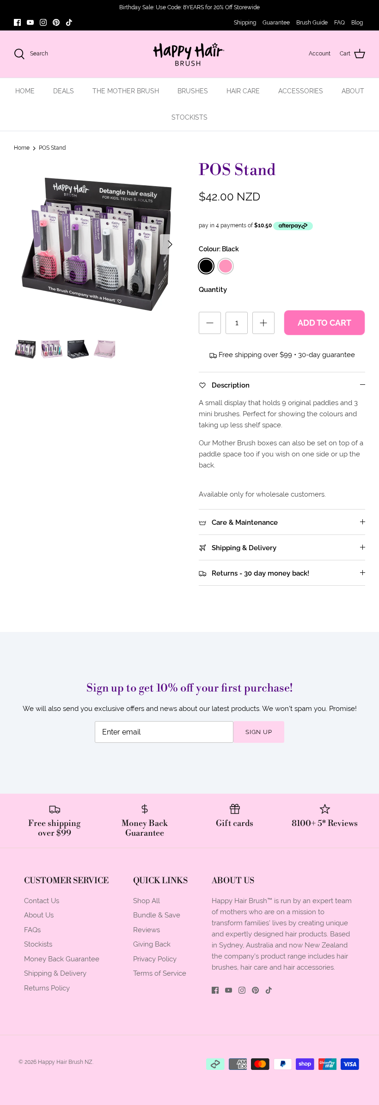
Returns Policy (47, 988)
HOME (25, 91)
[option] (97, 244)
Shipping (245, 22)
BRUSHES (192, 91)
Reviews (146, 930)
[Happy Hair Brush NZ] (189, 54)
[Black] (206, 266)
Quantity (213, 289)
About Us (39, 915)
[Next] (170, 244)
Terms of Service (159, 973)
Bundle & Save (156, 915)
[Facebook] (17, 22)
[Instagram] (43, 22)
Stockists (38, 944)
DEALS (63, 91)
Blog (357, 22)
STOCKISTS (189, 117)
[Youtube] (30, 22)
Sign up (258, 732)
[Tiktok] (69, 22)
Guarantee (276, 22)
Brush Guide (312, 22)
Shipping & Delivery (55, 973)
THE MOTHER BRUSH (125, 91)
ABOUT (353, 91)
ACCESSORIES (300, 91)
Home (22, 148)
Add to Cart (324, 323)
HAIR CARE (243, 91)
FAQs (32, 930)
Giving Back (152, 944)
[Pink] (225, 266)
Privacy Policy (155, 959)
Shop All (146, 901)
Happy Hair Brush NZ (65, 1062)
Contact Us (41, 901)
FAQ (339, 22)
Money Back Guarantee (61, 959)
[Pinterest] (56, 22)
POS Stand (52, 148)
